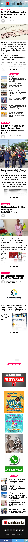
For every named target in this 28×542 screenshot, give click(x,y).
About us (8, 534)
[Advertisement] (10, 346)
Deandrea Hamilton (11, 21)
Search (2, 358)
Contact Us (19, 534)
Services (13, 534)
